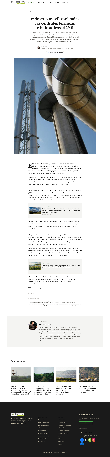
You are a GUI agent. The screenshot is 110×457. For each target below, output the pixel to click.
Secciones (30, 2)
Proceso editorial (57, 47)
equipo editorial (74, 305)
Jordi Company (47, 47)
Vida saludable (42, 439)
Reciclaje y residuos (43, 433)
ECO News (57, 2)
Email (45, 293)
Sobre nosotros (62, 420)
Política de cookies (63, 433)
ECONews (60, 439)
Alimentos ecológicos (44, 436)
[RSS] (89, 440)
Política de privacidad (64, 430)
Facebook (40, 293)
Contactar (40, 2)
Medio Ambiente (42, 417)
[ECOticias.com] (18, 2)
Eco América (41, 441)
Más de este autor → (45, 341)
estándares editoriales (49, 305)
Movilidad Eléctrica (43, 425)
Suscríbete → (86, 423)
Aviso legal (61, 428)
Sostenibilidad (42, 430)
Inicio (25, 11)
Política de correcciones (64, 425)
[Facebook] (82, 440)
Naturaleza (41, 420)
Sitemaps (60, 444)
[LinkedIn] (82, 443)
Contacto (60, 417)
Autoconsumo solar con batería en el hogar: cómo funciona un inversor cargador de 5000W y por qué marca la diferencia (61, 210)
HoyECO (49, 2)
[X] (85, 440)
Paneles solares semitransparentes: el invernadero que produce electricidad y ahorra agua (61, 266)
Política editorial (62, 422)
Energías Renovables (33, 11)
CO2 (39, 428)
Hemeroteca (61, 441)
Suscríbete (65, 2)
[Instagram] (93, 440)
